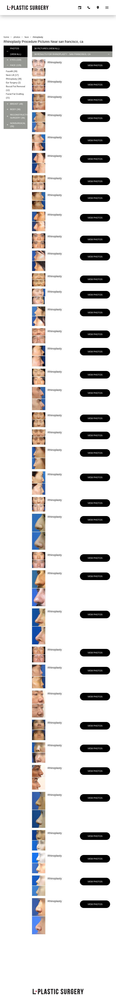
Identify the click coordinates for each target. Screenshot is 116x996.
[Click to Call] (88, 7)
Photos (17, 37)
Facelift (11, 71)
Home (6, 37)
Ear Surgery (13, 82)
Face (27, 37)
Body (15, 109)
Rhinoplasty (14, 79)
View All (15, 54)
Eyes (15, 60)
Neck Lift (12, 75)
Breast (16, 104)
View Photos (95, 65)
